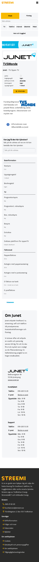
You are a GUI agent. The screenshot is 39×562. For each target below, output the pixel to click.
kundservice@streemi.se (14, 508)
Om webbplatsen (11, 549)
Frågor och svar (10, 524)
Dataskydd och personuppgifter (16, 545)
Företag (29, 16)
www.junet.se (13, 380)
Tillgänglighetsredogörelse (14, 552)
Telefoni (11, 27)
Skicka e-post (23, 395)
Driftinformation (10, 521)
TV (4, 27)
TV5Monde (10, 64)
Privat (10, 16)
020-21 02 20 (10, 504)
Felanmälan (8, 528)
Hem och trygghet (19, 33)
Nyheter (7, 532)
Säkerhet (27, 27)
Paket (35, 27)
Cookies (7, 541)
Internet (19, 27)
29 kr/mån (23, 81)
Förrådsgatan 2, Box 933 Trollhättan (19, 512)
